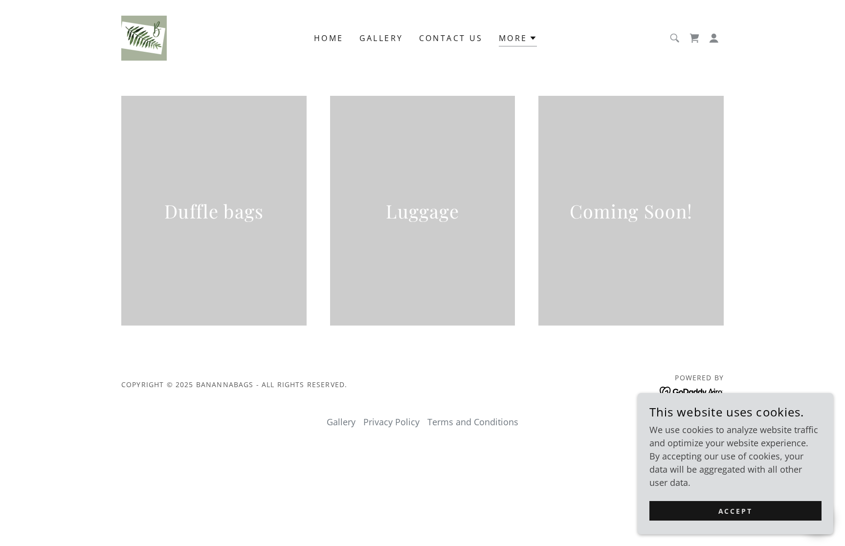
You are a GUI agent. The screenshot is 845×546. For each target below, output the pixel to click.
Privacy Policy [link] (391, 422)
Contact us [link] (451, 38)
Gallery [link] (381, 38)
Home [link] (329, 38)
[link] (144, 37)
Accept (735, 511)
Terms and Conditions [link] (472, 422)
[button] (714, 38)
